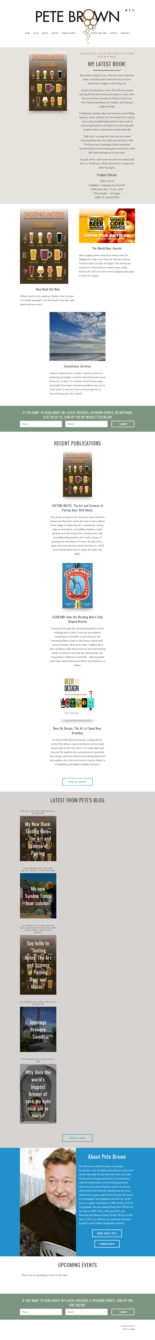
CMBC (38, 1061)
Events (113, 33)
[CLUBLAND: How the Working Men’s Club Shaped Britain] (77, 585)
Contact (125, 33)
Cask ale (48, 1002)
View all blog (77, 1138)
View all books (77, 781)
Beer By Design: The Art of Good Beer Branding (77, 730)
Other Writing (99, 33)
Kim (133, 1329)
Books (55, 33)
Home (27, 33)
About (45, 33)
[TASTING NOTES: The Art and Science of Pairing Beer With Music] (77, 474)
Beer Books (32, 928)
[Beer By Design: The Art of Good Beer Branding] (77, 697)
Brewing (34, 870)
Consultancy (69, 33)
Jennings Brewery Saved (38, 1029)
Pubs (52, 870)
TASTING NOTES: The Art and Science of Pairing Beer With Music (77, 507)
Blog (36, 33)
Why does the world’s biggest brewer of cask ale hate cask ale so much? (38, 1094)
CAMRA (35, 930)
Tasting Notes (38, 813)
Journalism (44, 870)
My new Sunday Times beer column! (38, 895)
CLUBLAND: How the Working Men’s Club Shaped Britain (77, 619)
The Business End (44, 1003)
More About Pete (107, 1233)
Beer (38, 811)
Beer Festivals (44, 928)
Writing (38, 932)
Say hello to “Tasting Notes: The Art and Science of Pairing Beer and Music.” (38, 965)
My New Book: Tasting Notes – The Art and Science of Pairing (38, 838)
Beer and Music (48, 811)
